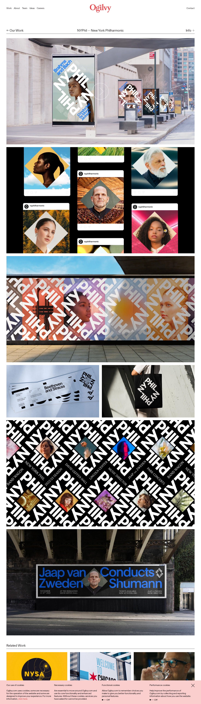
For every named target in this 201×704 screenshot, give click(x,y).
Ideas (32, 8)
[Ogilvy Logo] (100, 8)
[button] (190, 31)
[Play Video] (100, 91)
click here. (23, 698)
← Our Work (15, 31)
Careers (40, 8)
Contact (191, 8)
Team (24, 8)
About (17, 8)
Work (9, 8)
